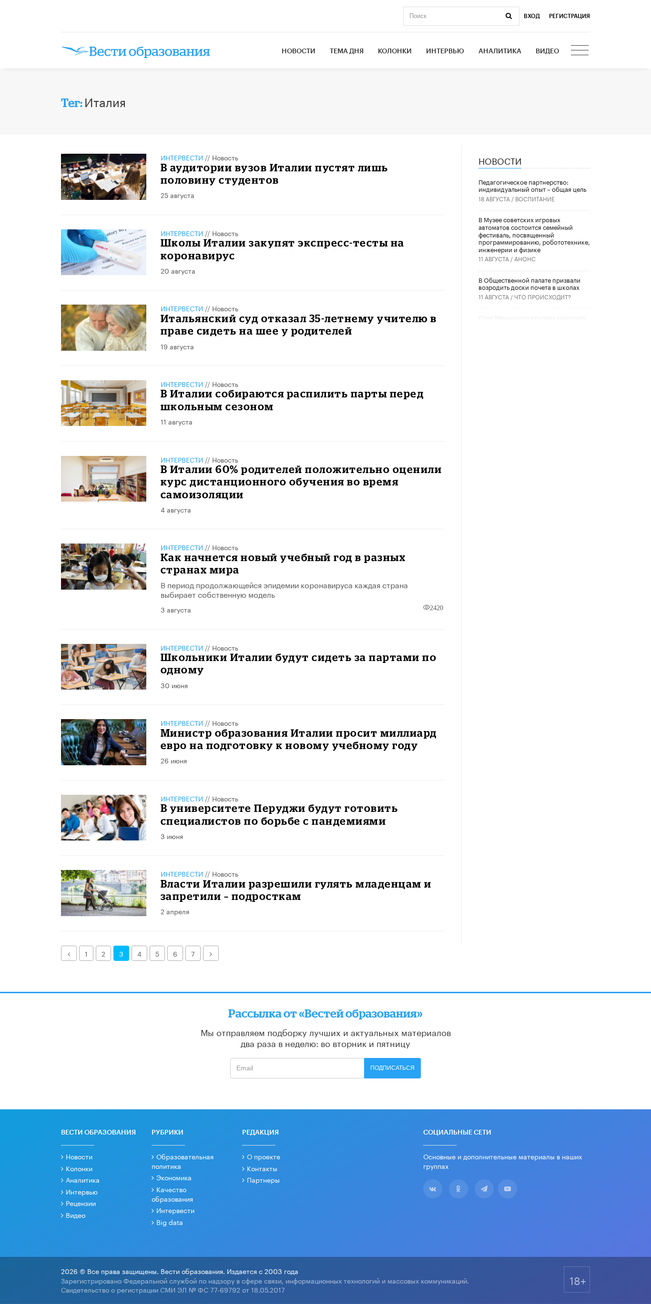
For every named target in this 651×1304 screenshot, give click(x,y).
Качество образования (172, 1194)
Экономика (174, 1177)
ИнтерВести (182, 157)
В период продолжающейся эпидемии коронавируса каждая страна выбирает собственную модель (284, 589)
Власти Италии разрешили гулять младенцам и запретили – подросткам (296, 890)
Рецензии (81, 1202)
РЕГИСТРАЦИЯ (569, 16)
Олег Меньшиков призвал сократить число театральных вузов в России (532, 320)
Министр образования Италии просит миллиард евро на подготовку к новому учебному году (299, 739)
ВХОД (532, 16)
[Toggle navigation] (580, 51)
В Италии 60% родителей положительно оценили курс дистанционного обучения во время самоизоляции (301, 481)
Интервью (445, 51)
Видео (547, 51)
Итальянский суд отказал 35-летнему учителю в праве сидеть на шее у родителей (299, 324)
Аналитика (499, 51)
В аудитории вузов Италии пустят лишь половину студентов (274, 173)
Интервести (175, 1210)
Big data (169, 1221)
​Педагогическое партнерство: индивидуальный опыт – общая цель (532, 185)
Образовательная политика (183, 1161)
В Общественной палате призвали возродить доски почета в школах (529, 283)
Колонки (395, 51)
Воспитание (535, 198)
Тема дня (347, 51)
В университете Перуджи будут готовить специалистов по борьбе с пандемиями (279, 814)
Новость (225, 157)
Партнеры (263, 1179)
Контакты (262, 1168)
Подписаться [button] (392, 1068)
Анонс (525, 258)
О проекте (263, 1156)
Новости (298, 51)
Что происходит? (542, 296)
